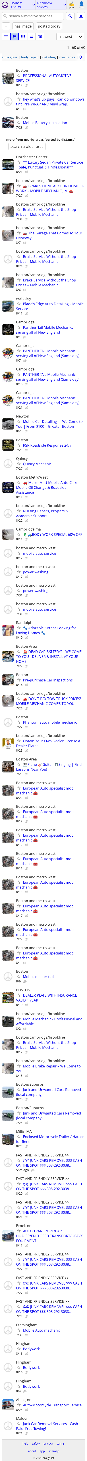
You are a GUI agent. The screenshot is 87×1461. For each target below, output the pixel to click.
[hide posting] (27, 85)
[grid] (23, 36)
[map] (40, 36)
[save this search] (81, 16)
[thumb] (14, 36)
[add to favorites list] (18, 75)
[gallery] (31, 36)
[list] (6, 36)
